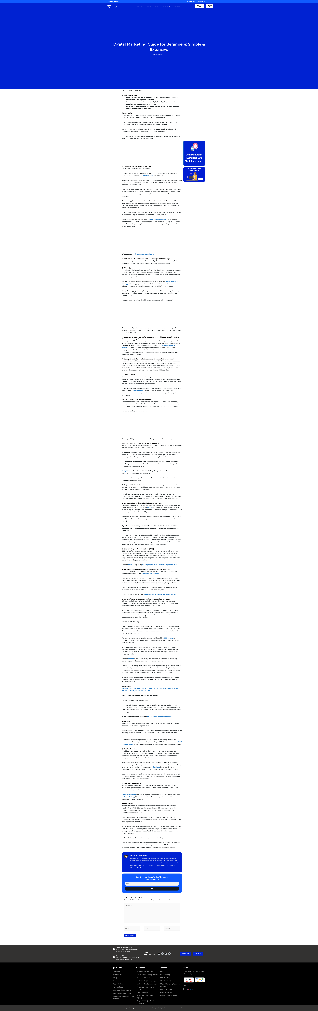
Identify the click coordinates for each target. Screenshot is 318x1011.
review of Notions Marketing (143, 254)
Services (140, 6)
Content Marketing (129, 794)
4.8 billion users (137, 390)
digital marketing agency (158, 219)
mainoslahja (155, 767)
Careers (116, 999)
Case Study (177, 6)
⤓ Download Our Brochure (196, 1)
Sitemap (189, 985)
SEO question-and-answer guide (159, 716)
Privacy (183, 1008)
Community (166, 6)
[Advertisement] (152, 153)
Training (156, 6)
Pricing (148, 6)
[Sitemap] (184, 985)
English (191, 989)
